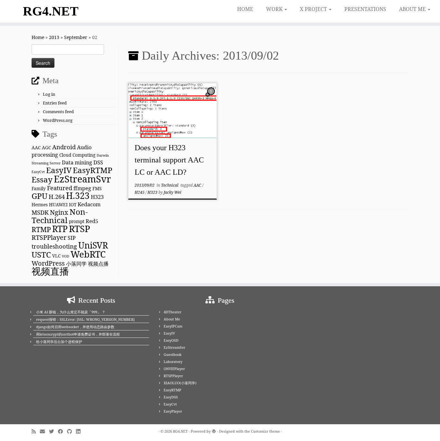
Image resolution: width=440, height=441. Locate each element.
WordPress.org (57, 120)
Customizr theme (265, 431)
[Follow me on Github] (71, 431)
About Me (172, 319)
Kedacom (89, 204)
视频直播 (50, 271)
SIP (72, 237)
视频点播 (98, 263)
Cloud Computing (77, 155)
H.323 (78, 195)
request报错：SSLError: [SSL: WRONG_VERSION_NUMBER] (85, 319)
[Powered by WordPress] (214, 430)
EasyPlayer (173, 411)
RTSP (79, 228)
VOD (65, 256)
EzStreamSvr (82, 178)
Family (39, 188)
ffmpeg (82, 188)
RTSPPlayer (49, 237)
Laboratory (173, 361)
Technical (170, 185)
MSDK (40, 212)
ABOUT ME (413, 9)
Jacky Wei (172, 192)
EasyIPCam (173, 326)
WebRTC (88, 254)
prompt (76, 221)
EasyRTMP (92, 170)
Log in (49, 94)
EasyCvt (38, 172)
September (75, 37)
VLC (56, 256)
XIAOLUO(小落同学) (180, 382)
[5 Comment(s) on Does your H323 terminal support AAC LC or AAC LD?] (211, 97)
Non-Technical (60, 215)
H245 (140, 192)
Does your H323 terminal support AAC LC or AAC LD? (169, 159)
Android (64, 147)
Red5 (92, 221)
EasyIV (59, 170)
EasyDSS (171, 397)
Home (38, 37)
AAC (36, 147)
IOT (72, 204)
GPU (39, 196)
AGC (46, 147)
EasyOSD (171, 340)
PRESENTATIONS (365, 9)
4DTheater (172, 311)
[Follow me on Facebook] (62, 431)
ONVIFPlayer (174, 368)
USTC (41, 254)
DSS (98, 162)
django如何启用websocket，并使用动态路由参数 (75, 326)
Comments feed (58, 111)
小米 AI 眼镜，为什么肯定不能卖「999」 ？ (70, 311)
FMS (96, 188)
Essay (42, 179)
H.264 (57, 196)
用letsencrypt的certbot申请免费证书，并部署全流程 (78, 334)
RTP (60, 229)
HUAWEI (58, 204)
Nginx (59, 212)
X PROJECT (314, 9)
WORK (275, 9)
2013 (54, 37)
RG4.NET (51, 11)
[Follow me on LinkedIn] (80, 431)
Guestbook (172, 354)
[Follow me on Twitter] (53, 431)
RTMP (41, 229)
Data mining (77, 162)
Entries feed (55, 103)
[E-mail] (44, 431)
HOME (245, 9)
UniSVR (93, 245)
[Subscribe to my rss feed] (36, 431)
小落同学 (76, 263)
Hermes (40, 204)
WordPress (48, 263)
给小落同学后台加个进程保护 (59, 341)
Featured (59, 188)
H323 (97, 197)
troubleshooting (54, 246)
